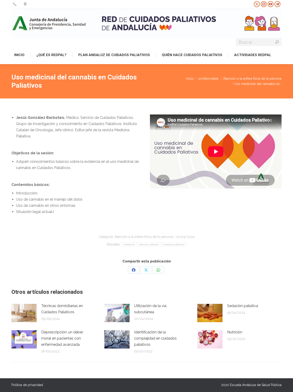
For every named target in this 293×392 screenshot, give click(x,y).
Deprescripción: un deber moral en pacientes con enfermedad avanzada (62, 338)
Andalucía (129, 244)
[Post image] (24, 313)
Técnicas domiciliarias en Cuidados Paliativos (62, 309)
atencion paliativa (149, 244)
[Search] (277, 42)
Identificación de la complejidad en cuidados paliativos (155, 338)
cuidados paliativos (173, 244)
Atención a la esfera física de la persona (143, 237)
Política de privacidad (27, 385)
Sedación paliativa (242, 306)
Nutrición (234, 332)
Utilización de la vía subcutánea (150, 309)
